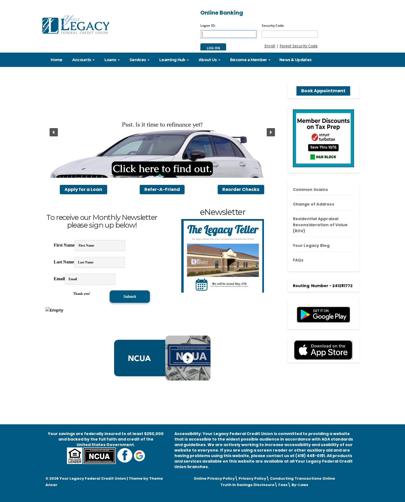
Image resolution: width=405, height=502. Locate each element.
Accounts (81, 59)
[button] (162, 132)
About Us (208, 59)
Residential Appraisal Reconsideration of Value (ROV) (320, 225)
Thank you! (81, 294)
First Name (64, 245)
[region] (162, 132)
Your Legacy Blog (311, 245)
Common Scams (310, 189)
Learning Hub (172, 59)
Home (56, 59)
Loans (110, 59)
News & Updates (295, 59)
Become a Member (248, 59)
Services (138, 59)
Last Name (64, 262)
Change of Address (313, 204)
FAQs (298, 260)
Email (59, 278)
